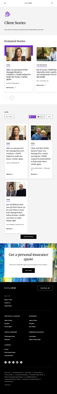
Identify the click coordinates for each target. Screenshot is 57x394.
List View (41, 116)
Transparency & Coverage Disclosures (31, 379)
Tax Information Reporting (21, 374)
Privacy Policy (28, 372)
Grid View (33, 116)
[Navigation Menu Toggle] (52, 3)
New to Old (9, 116)
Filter (49, 116)
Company (7, 345)
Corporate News (8, 355)
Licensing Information (18, 372)
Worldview (7, 339)
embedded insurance (36, 332)
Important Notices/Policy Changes (12, 379)
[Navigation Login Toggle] (5, 3)
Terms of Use (7, 372)
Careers (6, 349)
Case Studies (32, 336)
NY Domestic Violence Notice (36, 374)
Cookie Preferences (8, 381)
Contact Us (7, 302)
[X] (13, 362)
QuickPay (7, 323)
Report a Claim (8, 299)
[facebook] (5, 362)
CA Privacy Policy (38, 372)
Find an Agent (8, 326)
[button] (6, 98)
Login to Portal (8, 320)
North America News (9, 352)
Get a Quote (32, 326)
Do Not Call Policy (8, 374)
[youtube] (17, 362)
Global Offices (8, 306)
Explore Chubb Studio (35, 339)
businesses (33, 316)
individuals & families (12, 316)
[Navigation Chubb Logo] (28, 3)
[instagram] (21, 362)
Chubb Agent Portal (9, 336)
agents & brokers (10, 332)
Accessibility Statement (31, 377)
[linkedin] (9, 362)
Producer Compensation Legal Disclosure (13, 377)
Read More (9, 174)
